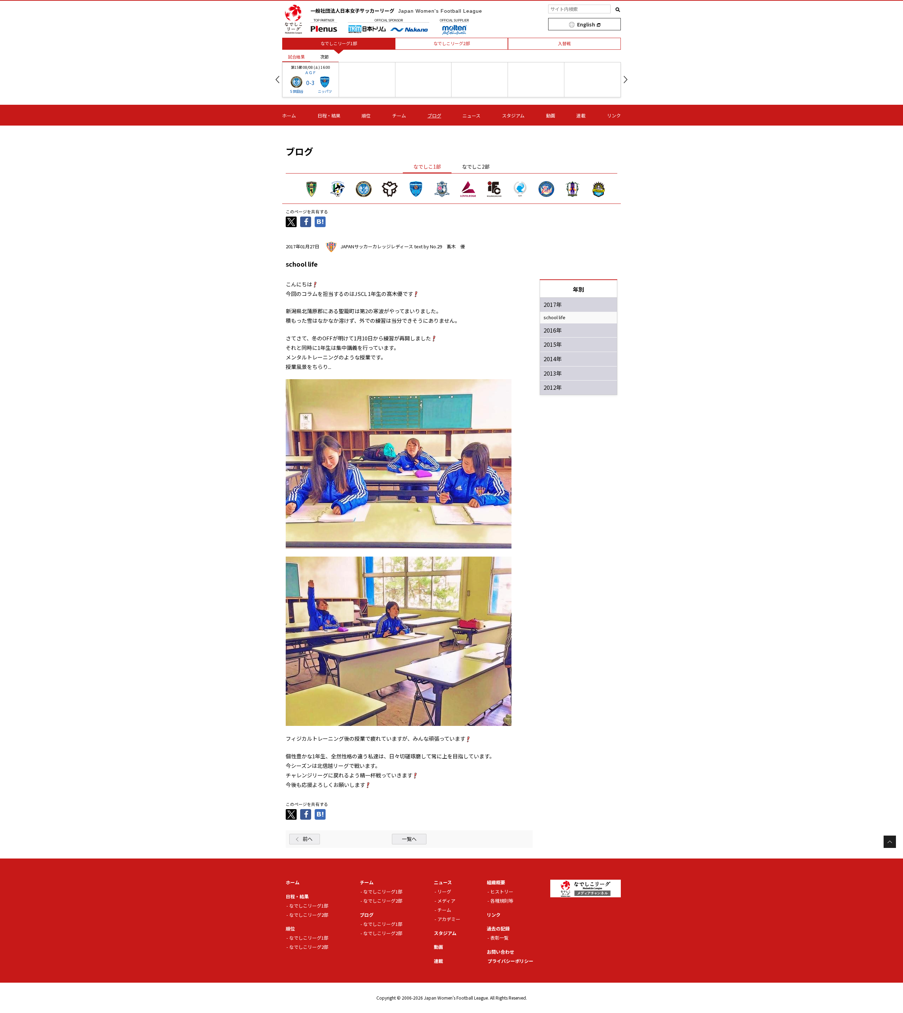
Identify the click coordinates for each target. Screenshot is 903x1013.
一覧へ (409, 838)
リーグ (444, 891)
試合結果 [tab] (296, 57)
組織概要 (496, 882)
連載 (581, 115)
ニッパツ (325, 91)
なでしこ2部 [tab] (476, 166)
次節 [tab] (324, 57)
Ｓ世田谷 (296, 91)
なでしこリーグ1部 (308, 905)
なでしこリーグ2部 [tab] (452, 43)
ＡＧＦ (310, 72)
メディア (446, 900)
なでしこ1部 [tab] (427, 166)
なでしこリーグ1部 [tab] (339, 43)
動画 (550, 115)
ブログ (434, 115)
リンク (614, 115)
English (586, 24)
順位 (366, 115)
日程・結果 (328, 115)
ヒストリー (501, 891)
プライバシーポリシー (510, 961)
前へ (308, 838)
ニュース (471, 115)
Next (626, 79)
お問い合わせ (500, 951)
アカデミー (448, 919)
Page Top (890, 842)
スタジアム (513, 115)
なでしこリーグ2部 (308, 914)
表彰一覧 (499, 937)
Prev (277, 79)
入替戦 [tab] (564, 43)
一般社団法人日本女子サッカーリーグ (396, 10)
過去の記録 (498, 928)
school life (554, 317)
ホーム (289, 115)
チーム (399, 115)
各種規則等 (501, 900)
